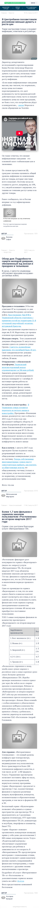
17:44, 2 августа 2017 (31, 505)
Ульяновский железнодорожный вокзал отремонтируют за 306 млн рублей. (18, 367)
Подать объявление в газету (15, 3)
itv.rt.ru (20, 881)
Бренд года (18, 8)
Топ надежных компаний (31, 8)
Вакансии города (5, 8)
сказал (21, 105)
